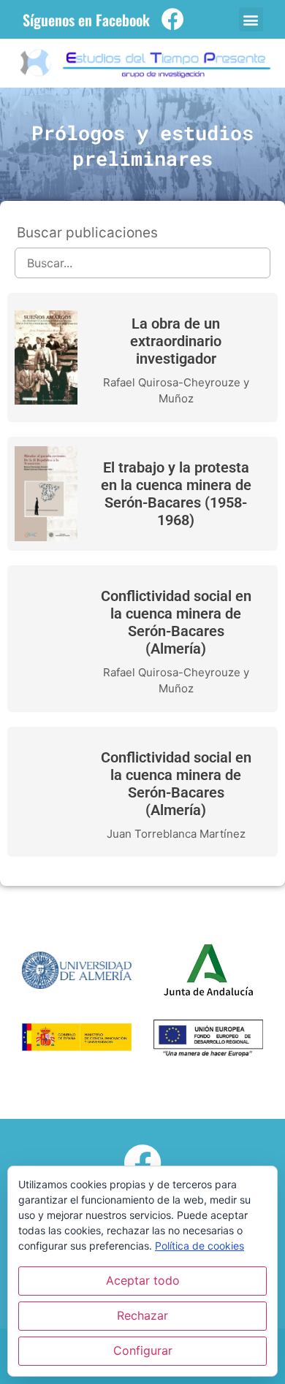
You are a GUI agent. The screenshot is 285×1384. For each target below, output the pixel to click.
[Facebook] (173, 19)
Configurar (142, 1350)
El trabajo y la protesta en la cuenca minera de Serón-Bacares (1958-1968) (176, 494)
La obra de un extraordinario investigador (175, 341)
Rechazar (142, 1315)
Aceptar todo (143, 1280)
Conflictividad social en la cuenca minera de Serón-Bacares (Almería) (176, 622)
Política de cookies (199, 1245)
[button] (251, 19)
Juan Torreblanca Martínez (176, 834)
